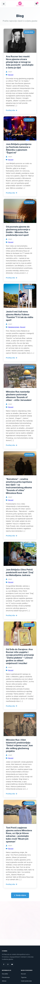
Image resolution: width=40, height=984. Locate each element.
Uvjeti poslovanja (26, 981)
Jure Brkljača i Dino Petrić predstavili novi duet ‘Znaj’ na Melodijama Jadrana (20, 572)
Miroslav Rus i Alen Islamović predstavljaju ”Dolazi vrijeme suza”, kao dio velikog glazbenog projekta (19, 745)
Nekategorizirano (13, 327)
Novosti (10, 74)
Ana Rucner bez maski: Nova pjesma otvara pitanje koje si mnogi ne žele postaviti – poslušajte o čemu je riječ (19, 62)
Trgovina (23, 977)
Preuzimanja (6, 977)
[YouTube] (12, 964)
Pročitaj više (10, 110)
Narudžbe (5, 974)
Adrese (4, 981)
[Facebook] (3, 964)
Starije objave (21, 895)
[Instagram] (8, 964)
